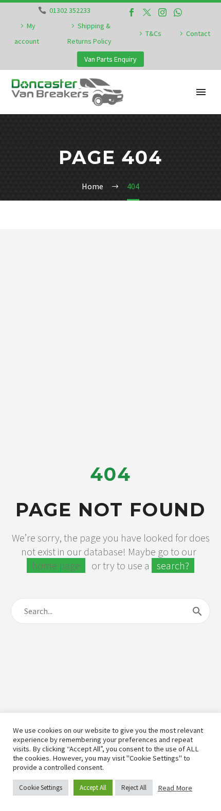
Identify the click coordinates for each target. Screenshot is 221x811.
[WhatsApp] (178, 12)
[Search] (197, 611)
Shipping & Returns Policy (89, 33)
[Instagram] (162, 12)
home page (56, 565)
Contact (198, 33)
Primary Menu (201, 92)
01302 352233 (69, 10)
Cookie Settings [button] (40, 787)
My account (26, 33)
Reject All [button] (133, 787)
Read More (175, 787)
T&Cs (153, 33)
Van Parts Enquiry (110, 59)
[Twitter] (147, 12)
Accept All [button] (93, 787)
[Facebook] (131, 12)
